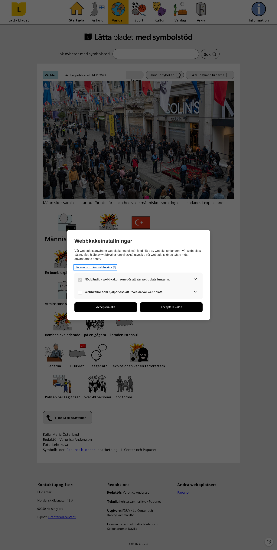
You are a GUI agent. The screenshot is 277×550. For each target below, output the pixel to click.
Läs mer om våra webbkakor (93, 267)
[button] (195, 280)
